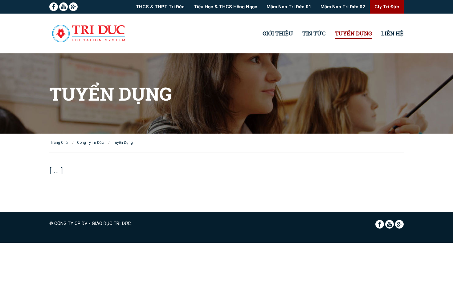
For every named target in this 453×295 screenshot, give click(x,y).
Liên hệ (392, 33)
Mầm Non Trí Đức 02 (342, 7)
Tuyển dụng (353, 33)
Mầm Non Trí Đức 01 (289, 7)
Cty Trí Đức (386, 7)
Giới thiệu (278, 33)
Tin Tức (314, 33)
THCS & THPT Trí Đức (160, 7)
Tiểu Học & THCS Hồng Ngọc (225, 7)
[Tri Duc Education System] (89, 33)
